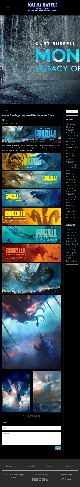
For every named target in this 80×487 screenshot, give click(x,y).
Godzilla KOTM (13, 123)
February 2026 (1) (71, 124)
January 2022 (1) (70, 133)
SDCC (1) (68, 258)
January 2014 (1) (70, 217)
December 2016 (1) (71, 185)
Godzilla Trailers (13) (72, 241)
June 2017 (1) (70, 173)
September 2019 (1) (72, 147)
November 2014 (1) (71, 197)
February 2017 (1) (71, 179)
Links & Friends (30, 466)
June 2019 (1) (70, 156)
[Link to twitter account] (36, 479)
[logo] (42, 7)
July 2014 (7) (69, 203)
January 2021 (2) (70, 144)
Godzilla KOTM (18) (71, 238)
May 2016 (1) (69, 188)
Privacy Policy (69, 466)
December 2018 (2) (71, 165)
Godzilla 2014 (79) (71, 232)
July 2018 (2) (69, 171)
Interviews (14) (70, 250)
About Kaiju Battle (11, 466)
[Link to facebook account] (33, 479)
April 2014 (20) (70, 211)
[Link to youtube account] (40, 479)
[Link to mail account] (46, 479)
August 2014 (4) (70, 200)
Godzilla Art (5, 123)
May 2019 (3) (69, 159)
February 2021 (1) (71, 141)
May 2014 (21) (70, 208)
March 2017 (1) (70, 176)
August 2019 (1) (70, 150)
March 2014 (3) (70, 214)
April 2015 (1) (70, 194)
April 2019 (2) (70, 162)
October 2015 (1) (71, 191)
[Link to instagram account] (43, 479)
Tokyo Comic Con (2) (71, 261)
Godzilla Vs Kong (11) (72, 244)
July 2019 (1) (69, 153)
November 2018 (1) (71, 168)
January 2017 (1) (70, 182)
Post (58, 448)
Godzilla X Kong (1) (71, 247)
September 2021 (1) (72, 136)
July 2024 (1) (69, 127)
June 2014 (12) (70, 206)
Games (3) (69, 229)
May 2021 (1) (69, 139)
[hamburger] (7, 7)
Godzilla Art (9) (70, 235)
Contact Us (50, 466)
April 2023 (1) (70, 130)
